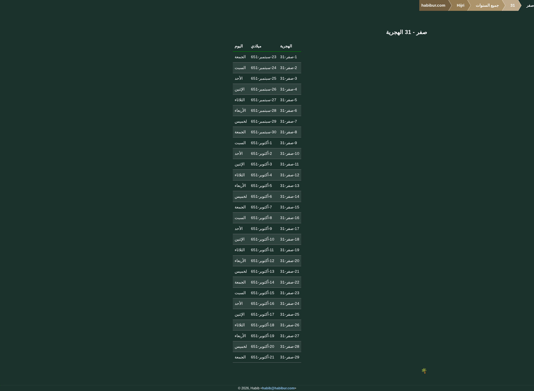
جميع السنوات (487, 5)
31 (512, 5)
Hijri (460, 5)
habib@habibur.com (278, 388)
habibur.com (433, 5)
